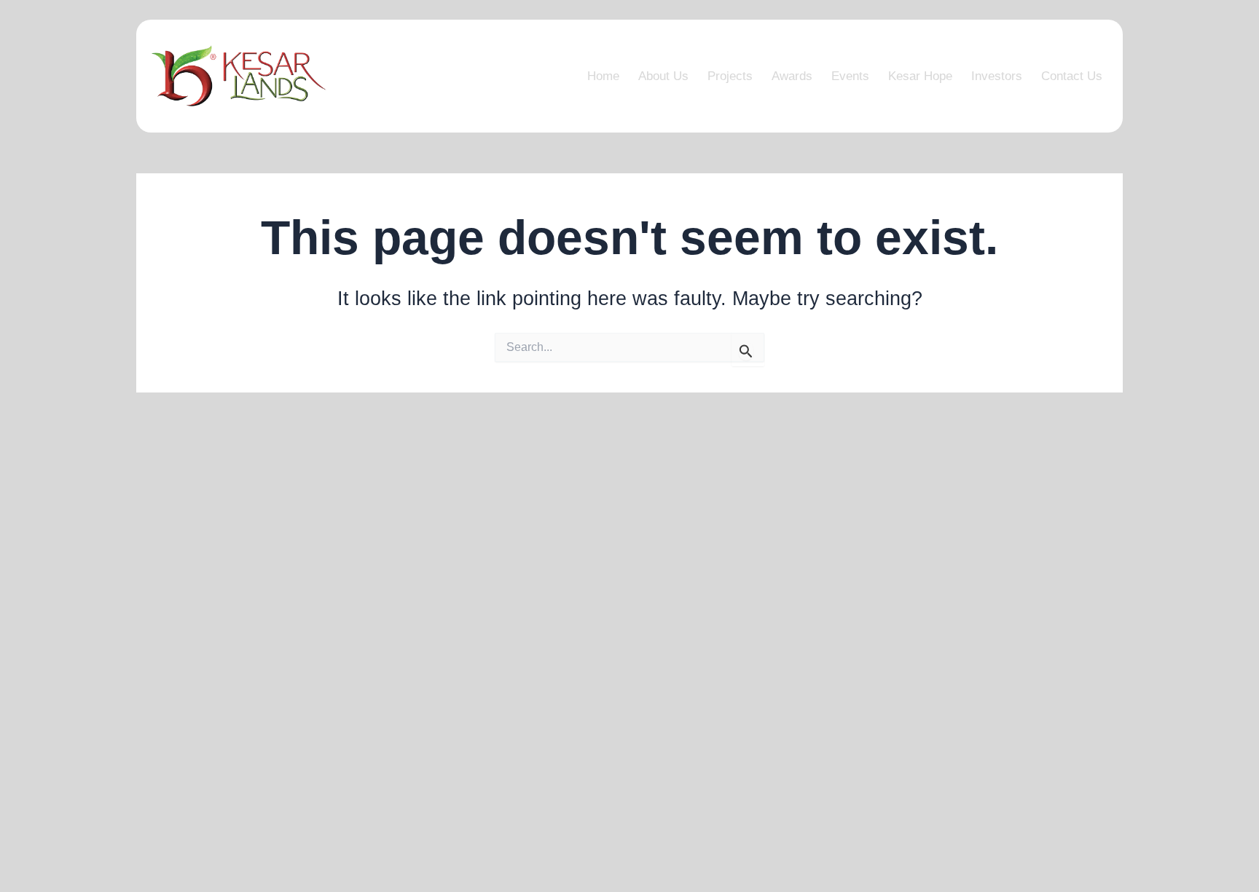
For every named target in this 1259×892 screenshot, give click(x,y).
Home (603, 76)
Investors (996, 76)
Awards (792, 76)
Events (850, 76)
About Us (663, 76)
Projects (730, 76)
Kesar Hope (920, 76)
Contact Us (1071, 76)
